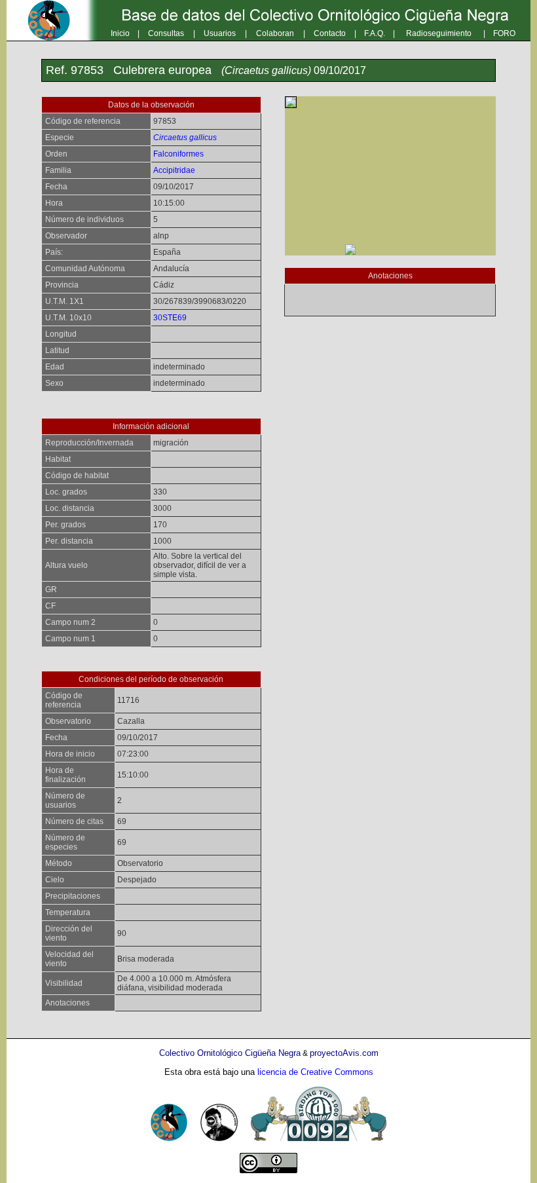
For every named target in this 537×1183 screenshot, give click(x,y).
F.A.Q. (374, 33)
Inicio (120, 33)
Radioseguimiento (439, 33)
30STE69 (170, 317)
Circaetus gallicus (185, 137)
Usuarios (220, 33)
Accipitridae (174, 170)
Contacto (330, 33)
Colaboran (275, 33)
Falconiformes (178, 154)
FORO (504, 33)
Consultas (166, 33)
